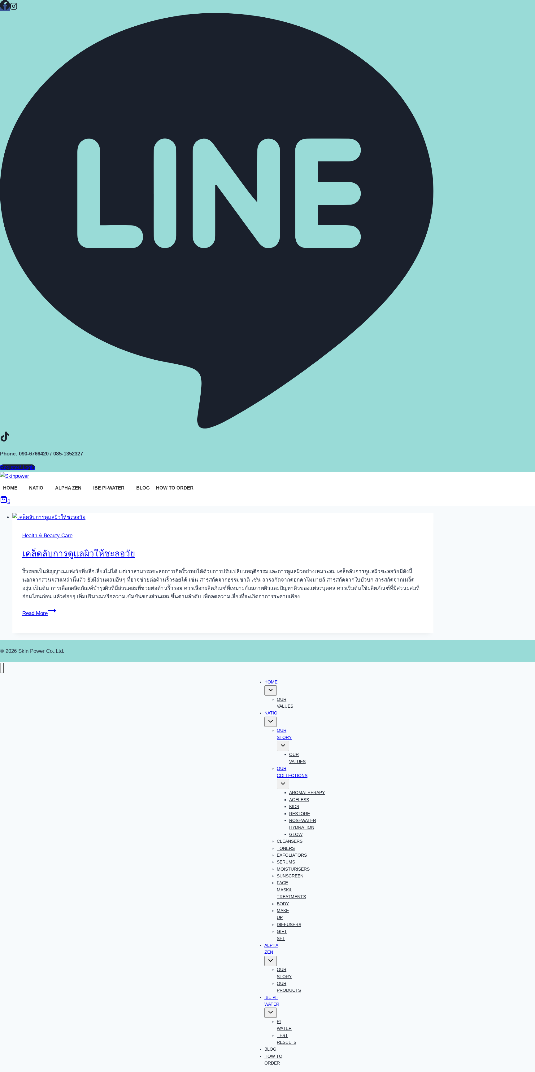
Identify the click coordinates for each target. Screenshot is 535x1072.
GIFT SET (282, 935)
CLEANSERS (289, 841)
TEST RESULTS (286, 1039)
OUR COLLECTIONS (292, 772)
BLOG (143, 487)
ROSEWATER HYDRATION (302, 824)
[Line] (216, 426)
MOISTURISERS (293, 869)
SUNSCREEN (290, 875)
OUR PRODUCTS (289, 987)
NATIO (36, 487)
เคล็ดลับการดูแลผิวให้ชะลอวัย (78, 553)
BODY (283, 903)
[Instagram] (13, 7)
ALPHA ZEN (68, 487)
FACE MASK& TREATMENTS (291, 889)
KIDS (294, 806)
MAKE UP (283, 914)
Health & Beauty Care (47, 535)
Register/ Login (17, 467)
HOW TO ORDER (175, 487)
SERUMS (286, 861)
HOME (10, 487)
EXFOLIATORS (292, 855)
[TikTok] (5, 439)
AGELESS (299, 799)
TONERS (286, 848)
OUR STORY (284, 734)
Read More (39, 613)
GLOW (295, 834)
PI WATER (284, 1025)
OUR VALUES (285, 703)
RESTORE (299, 813)
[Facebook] (5, 7)
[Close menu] (2, 668)
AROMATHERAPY (307, 792)
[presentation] (222, 517)
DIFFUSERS (289, 924)
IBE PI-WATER (108, 487)
